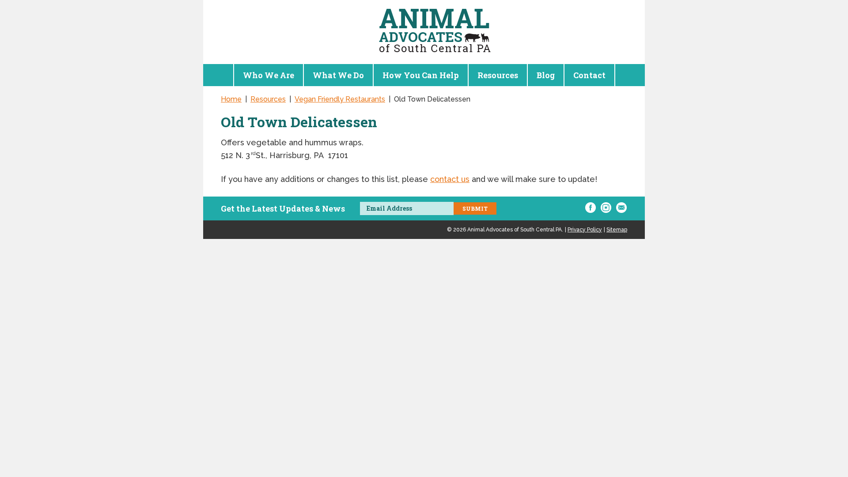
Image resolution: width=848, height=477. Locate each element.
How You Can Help (420, 75)
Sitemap (616, 230)
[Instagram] (606, 207)
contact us (449, 179)
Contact (589, 75)
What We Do (338, 75)
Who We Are (268, 75)
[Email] (621, 207)
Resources (497, 75)
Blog (546, 75)
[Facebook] (590, 207)
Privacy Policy (585, 230)
